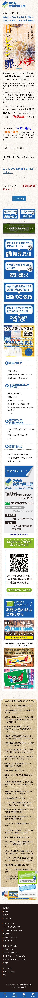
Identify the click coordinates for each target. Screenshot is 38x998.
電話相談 (33, 996)
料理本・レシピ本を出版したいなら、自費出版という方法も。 (19, 764)
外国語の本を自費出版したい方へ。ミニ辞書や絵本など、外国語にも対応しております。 (19, 729)
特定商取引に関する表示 (19, 534)
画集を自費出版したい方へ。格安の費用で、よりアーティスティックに (19, 757)
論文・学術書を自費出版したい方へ (18, 837)
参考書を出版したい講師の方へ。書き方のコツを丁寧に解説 (19, 810)
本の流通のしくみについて (17, 378)
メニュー (4, 996)
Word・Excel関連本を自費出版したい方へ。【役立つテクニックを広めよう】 (19, 852)
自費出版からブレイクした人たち (20, 374)
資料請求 (6, 911)
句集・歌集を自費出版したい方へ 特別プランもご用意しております (19, 831)
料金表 (10, 413)
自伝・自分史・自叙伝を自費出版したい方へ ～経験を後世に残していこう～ (19, 844)
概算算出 (14, 996)
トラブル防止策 (8, 971)
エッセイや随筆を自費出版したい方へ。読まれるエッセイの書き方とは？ (19, 803)
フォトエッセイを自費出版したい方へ (19, 705)
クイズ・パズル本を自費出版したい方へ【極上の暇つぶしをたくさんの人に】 (19, 859)
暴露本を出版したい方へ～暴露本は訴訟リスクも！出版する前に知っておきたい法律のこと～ (19, 719)
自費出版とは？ (8, 923)
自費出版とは (12, 371)
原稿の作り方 (8, 933)
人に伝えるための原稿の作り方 (19, 454)
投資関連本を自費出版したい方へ (17, 865)
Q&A (9, 438)
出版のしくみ (12, 397)
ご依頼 (24, 996)
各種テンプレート (14, 461)
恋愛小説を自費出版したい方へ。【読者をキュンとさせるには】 (19, 743)
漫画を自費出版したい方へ (15, 770)
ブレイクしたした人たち (12, 927)
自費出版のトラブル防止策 (17, 435)
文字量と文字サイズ (10, 937)
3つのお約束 (7, 968)
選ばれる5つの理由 (14, 393)
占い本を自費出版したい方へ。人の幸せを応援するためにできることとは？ (19, 750)
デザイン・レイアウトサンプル (14, 959)
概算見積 (6, 908)
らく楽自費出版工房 (24, 984)
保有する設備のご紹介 (16, 400)
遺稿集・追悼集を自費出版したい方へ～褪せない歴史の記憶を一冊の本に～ (19, 737)
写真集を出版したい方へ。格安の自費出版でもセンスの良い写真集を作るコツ (19, 784)
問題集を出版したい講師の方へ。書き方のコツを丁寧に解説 (19, 817)
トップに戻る (19, 199)
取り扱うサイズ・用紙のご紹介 (19, 404)
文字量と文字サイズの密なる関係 (20, 457)
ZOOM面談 (7, 918)
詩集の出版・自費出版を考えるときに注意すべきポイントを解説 (19, 792)
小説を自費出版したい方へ (15, 798)
